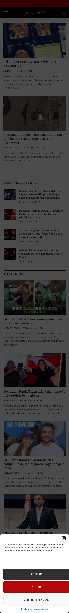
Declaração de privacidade (34, 609)
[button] (64, 538)
